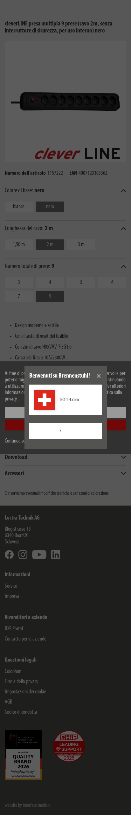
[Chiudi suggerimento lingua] (98, 375)
